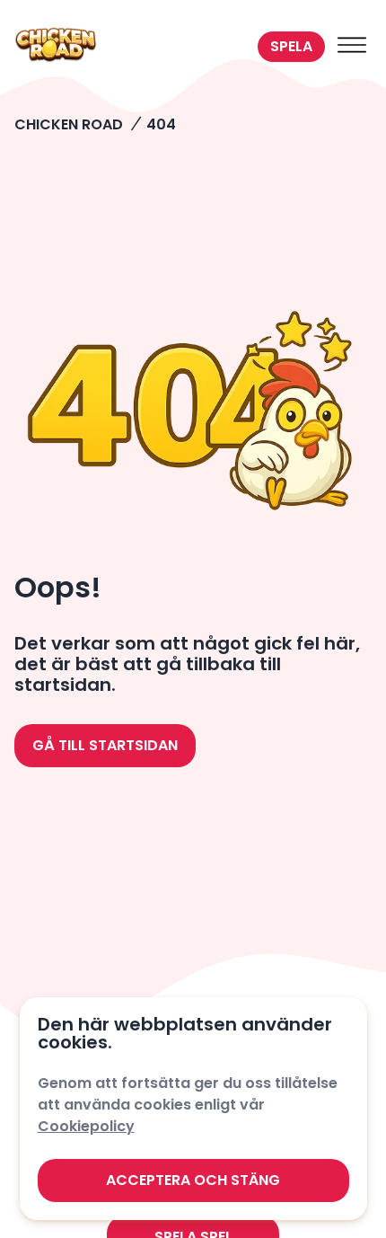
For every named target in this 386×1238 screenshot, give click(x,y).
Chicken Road (68, 124)
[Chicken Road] (132, 46)
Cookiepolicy (86, 1126)
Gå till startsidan (105, 745)
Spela (291, 46)
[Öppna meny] (352, 46)
